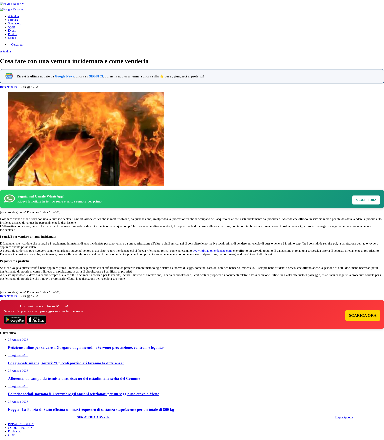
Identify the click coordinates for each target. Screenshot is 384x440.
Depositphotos (344, 417)
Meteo (12, 37)
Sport (11, 27)
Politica (12, 34)
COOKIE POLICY (20, 427)
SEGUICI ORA (366, 199)
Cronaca (13, 19)
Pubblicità (14, 431)
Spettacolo (14, 23)
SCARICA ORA (362, 315)
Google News (64, 76)
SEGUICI (96, 76)
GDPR (12, 435)
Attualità (13, 16)
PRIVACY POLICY (21, 424)
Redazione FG (9, 86)
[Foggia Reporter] (12, 3)
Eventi (12, 30)
